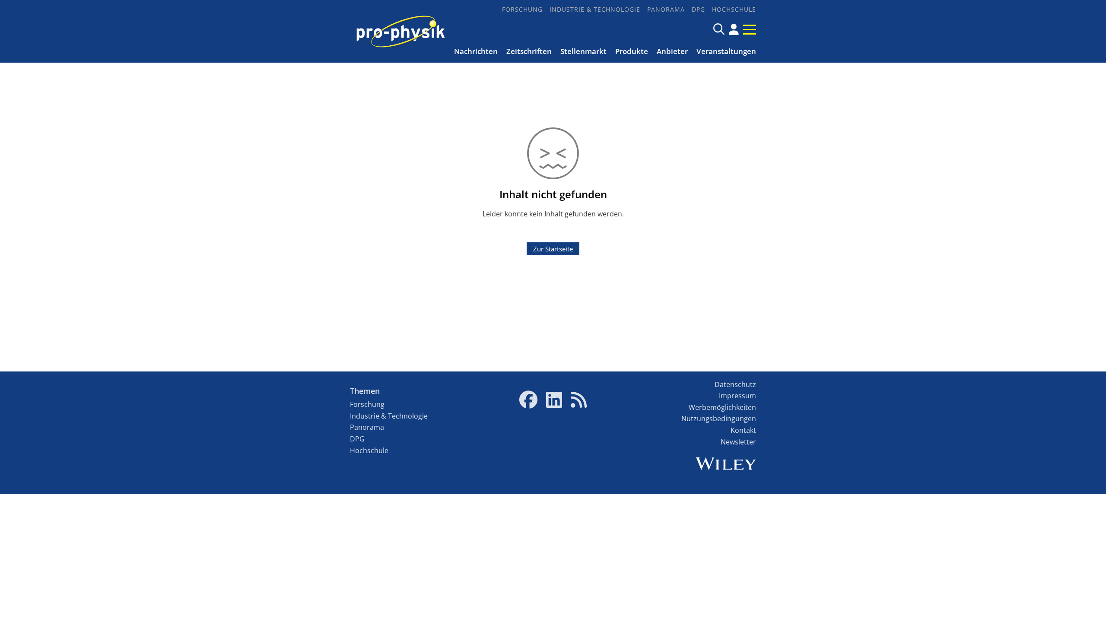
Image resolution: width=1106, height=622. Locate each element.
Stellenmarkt (583, 51)
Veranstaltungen (726, 51)
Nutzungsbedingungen (718, 418)
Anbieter (672, 51)
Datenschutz (735, 384)
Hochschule (734, 9)
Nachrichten (476, 51)
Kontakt (743, 430)
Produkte (631, 51)
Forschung (522, 9)
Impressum (737, 395)
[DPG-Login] (734, 29)
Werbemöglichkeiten (722, 407)
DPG (698, 9)
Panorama (666, 9)
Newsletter (738, 442)
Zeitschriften (529, 51)
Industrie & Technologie (595, 9)
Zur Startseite (553, 248)
